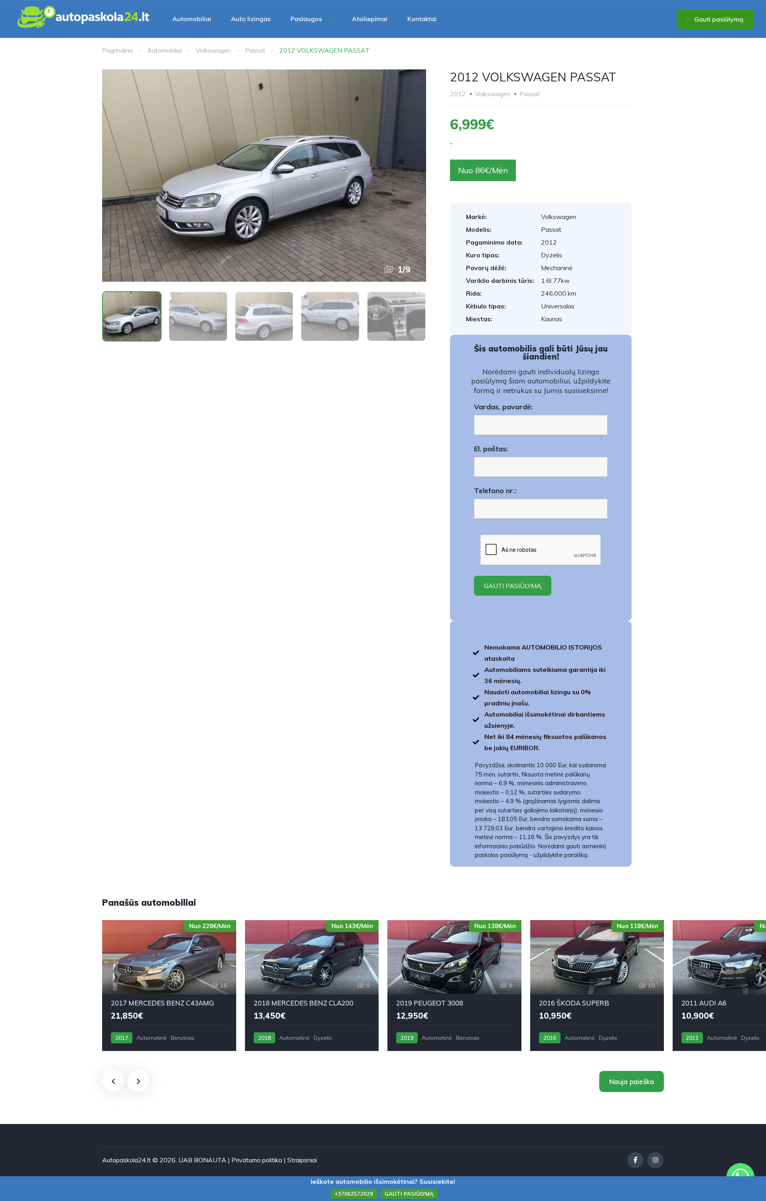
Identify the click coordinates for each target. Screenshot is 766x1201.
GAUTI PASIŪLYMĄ (409, 1194)
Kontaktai (421, 19)
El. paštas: (491, 449)
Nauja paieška (631, 1081)
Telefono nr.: (495, 491)
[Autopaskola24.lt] (84, 19)
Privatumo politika (256, 1160)
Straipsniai (302, 1160)
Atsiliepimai (369, 19)
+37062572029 (354, 1194)
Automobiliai (191, 19)
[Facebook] (635, 1160)
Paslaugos (306, 19)
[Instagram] (655, 1160)
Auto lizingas (250, 19)
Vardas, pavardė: (503, 407)
